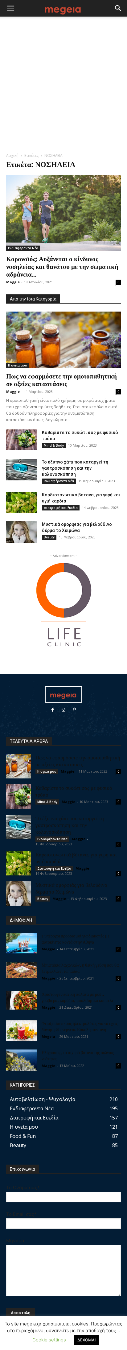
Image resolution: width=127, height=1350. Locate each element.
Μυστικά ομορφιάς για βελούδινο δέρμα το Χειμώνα (71, 888)
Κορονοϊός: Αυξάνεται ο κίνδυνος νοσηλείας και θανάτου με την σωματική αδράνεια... (62, 266)
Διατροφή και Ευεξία (61, 508)
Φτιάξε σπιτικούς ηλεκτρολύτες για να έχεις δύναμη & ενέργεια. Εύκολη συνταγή (80, 1026)
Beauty (49, 537)
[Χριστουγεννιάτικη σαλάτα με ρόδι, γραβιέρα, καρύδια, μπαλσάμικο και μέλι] (21, 1000)
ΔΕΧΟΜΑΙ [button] (86, 1339)
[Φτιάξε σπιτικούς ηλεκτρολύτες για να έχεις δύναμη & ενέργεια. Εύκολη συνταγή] (21, 1030)
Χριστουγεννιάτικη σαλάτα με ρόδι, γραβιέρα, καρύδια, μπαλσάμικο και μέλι (77, 997)
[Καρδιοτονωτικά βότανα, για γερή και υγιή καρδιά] (21, 502)
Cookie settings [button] (49, 1340)
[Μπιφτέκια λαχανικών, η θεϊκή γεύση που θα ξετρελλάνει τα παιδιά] (21, 970)
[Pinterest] (74, 710)
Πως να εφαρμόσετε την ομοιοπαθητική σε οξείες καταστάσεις (61, 379)
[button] (10, 8)
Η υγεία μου (17, 365)
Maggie (13, 282)
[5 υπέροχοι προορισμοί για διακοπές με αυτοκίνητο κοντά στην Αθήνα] (21, 943)
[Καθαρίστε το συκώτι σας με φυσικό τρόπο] (21, 439)
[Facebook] (52, 710)
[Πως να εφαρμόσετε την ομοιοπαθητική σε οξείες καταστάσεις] (63, 340)
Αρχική (12, 155)
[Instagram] (63, 710)
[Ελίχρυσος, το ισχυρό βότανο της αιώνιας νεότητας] (21, 1060)
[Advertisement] (63, 86)
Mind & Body (54, 445)
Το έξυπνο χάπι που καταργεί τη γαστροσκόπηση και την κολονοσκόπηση (75, 468)
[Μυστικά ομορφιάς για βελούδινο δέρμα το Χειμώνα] (21, 532)
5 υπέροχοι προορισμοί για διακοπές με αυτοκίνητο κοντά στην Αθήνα (75, 939)
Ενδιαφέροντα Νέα (23, 248)
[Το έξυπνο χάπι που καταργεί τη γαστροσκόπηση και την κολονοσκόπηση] (21, 469)
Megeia (48, 1036)
